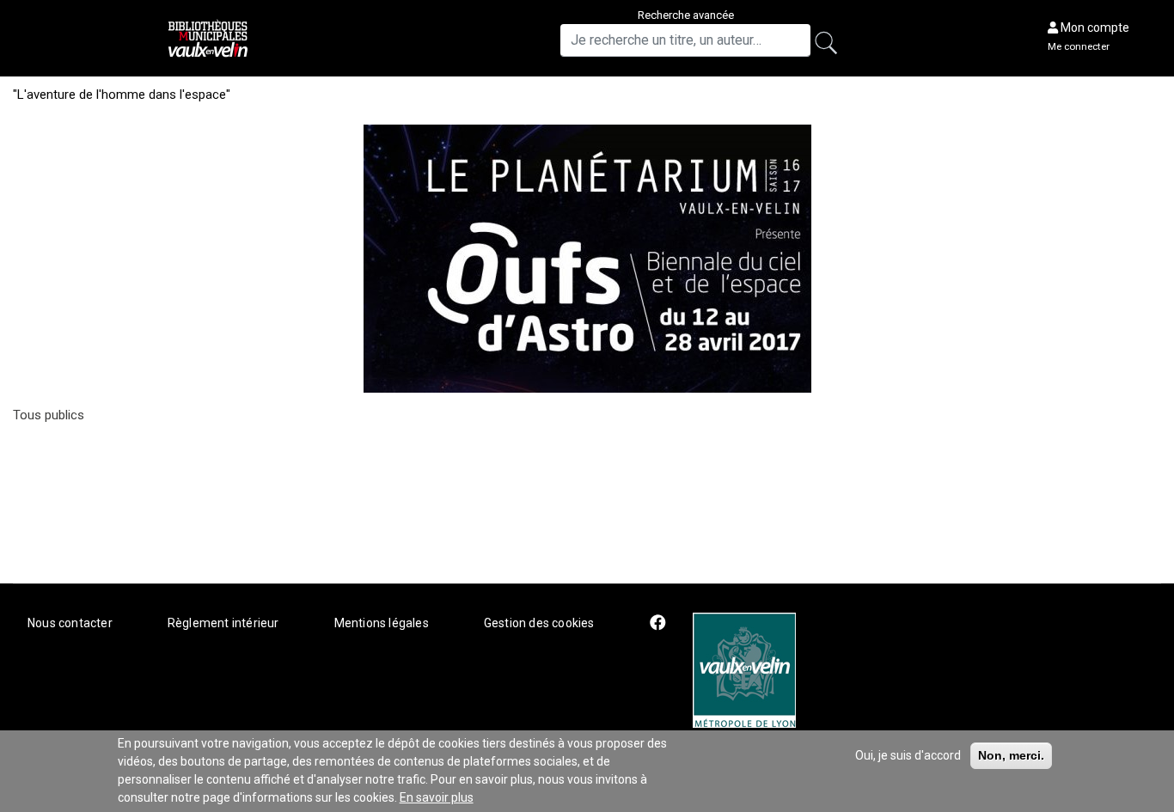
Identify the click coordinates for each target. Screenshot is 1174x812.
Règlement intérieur (223, 623)
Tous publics (48, 415)
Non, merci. (1011, 755)
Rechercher (832, 45)
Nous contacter (70, 623)
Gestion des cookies (539, 623)
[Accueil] (209, 38)
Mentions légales (381, 623)
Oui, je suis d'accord (908, 755)
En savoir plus (437, 797)
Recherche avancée (686, 15)
